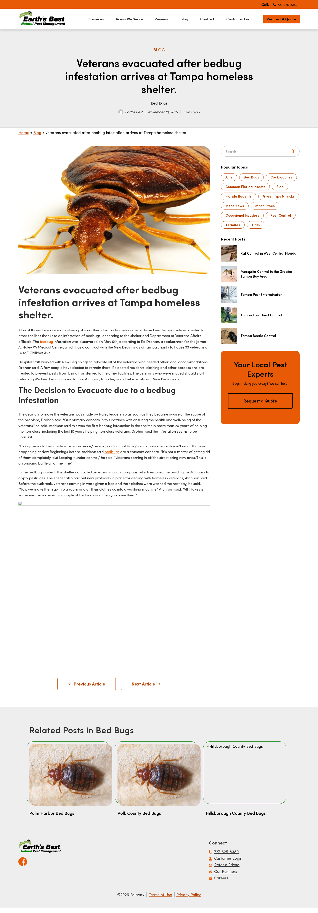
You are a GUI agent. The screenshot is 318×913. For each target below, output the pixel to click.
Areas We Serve (129, 18)
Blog (184, 18)
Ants (229, 177)
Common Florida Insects (245, 186)
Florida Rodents (238, 196)
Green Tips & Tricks (279, 196)
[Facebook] (22, 860)
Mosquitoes (265, 205)
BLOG (159, 49)
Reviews (162, 18)
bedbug (46, 341)
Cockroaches (281, 177)
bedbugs (111, 451)
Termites (232, 225)
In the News (234, 205)
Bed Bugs (159, 103)
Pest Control (280, 215)
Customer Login (240, 18)
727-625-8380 (287, 5)
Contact (207, 18)
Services (96, 18)
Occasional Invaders (242, 215)
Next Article (143, 684)
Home (23, 132)
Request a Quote (281, 18)
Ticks (255, 225)
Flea (280, 186)
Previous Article (89, 684)
